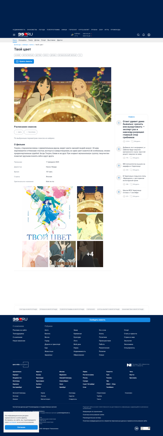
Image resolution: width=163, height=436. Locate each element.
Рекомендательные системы (92, 418)
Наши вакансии (19, 341)
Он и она (102, 330)
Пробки (94, 29)
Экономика (128, 344)
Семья (101, 355)
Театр (30, 40)
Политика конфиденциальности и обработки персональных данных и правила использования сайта (115, 421)
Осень (101, 334)
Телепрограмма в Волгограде (72, 309)
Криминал (78, 334)
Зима (76, 330)
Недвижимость (19, 29)
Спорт (43, 40)
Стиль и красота (130, 334)
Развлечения (104, 348)
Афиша (64, 29)
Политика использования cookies (93, 414)
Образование (79, 355)
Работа (101, 344)
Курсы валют (84, 29)
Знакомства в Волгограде (132, 309)
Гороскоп (73, 29)
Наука (76, 348)
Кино (15, 40)
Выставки (51, 40)
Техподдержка (18, 334)
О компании (17, 337)
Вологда (17, 45)
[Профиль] (149, 35)
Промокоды (115, 29)
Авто (47, 330)
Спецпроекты (129, 348)
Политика (103, 337)
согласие (12, 422)
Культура (77, 337)
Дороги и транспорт (52, 344)
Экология (128, 341)
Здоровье (48, 355)
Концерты (23, 40)
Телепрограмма (53, 29)
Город (47, 341)
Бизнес (47, 334)
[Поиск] (138, 35)
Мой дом (77, 344)
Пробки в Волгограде (48, 309)
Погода (42, 29)
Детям (36, 40)
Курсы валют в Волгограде (108, 309)
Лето (76, 341)
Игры (107, 29)
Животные (49, 351)
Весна (47, 337)
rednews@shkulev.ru (38, 411)
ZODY (101, 29)
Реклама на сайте (20, 330)
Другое (60, 40)
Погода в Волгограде (28, 309)
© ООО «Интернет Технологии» (48, 428)
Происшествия (105, 341)
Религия (102, 351)
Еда (46, 348)
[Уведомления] (143, 35)
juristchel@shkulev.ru (63, 413)
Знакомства (32, 29)
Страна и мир (129, 337)
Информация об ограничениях (92, 411)
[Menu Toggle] (14, 35)
